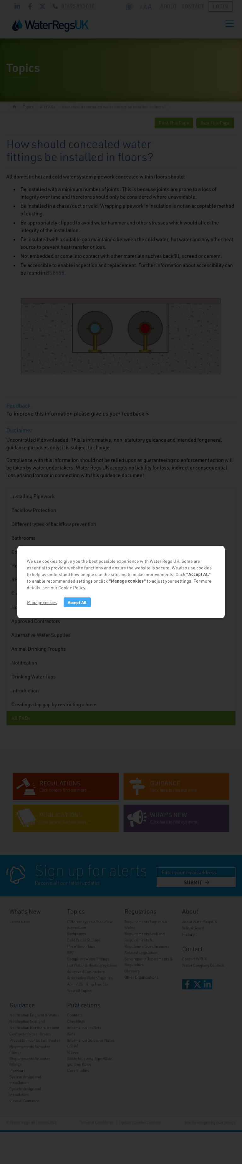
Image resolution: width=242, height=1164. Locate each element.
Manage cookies (42, 602)
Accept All (77, 602)
